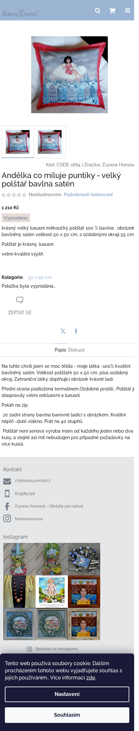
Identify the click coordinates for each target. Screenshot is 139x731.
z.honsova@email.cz (33, 480)
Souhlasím (67, 715)
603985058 (25, 493)
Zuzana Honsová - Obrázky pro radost (49, 506)
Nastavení (67, 694)
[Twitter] (63, 331)
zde (90, 678)
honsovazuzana (29, 519)
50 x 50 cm (40, 277)
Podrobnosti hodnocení (88, 194)
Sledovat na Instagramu (56, 649)
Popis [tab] (60, 350)
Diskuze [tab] (76, 350)
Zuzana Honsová (119, 164)
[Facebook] (76, 331)
